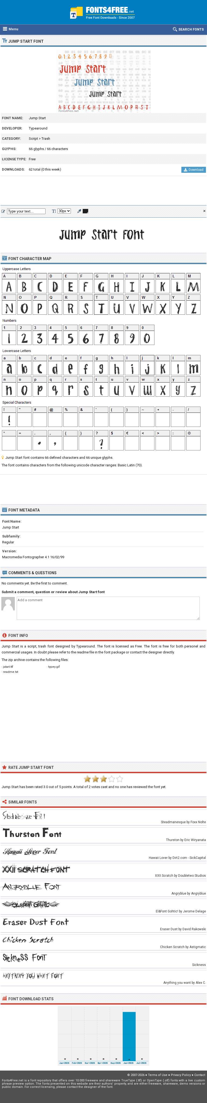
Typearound (38, 128)
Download (196, 170)
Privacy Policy (181, 1075)
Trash (46, 139)
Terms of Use (157, 1075)
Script (33, 139)
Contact (199, 1075)
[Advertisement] (103, 191)
